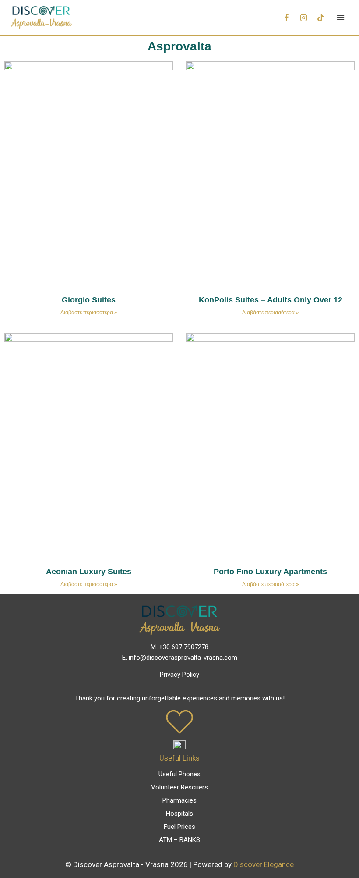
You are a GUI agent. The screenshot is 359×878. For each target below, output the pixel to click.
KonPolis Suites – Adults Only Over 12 (270, 299)
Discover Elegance (263, 864)
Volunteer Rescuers (179, 787)
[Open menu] (340, 17)
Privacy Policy (179, 675)
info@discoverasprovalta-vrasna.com (183, 657)
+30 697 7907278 (183, 647)
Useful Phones (179, 774)
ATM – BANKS (179, 840)
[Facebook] (286, 17)
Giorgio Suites (89, 299)
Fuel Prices (179, 827)
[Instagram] (303, 17)
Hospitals (179, 814)
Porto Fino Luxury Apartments (270, 571)
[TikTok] (320, 17)
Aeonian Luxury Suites (88, 571)
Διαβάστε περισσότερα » (88, 312)
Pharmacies (179, 800)
